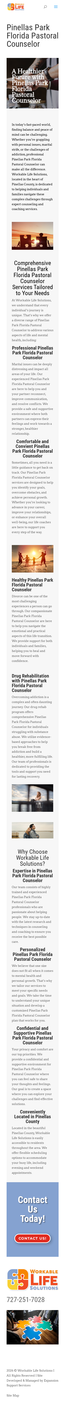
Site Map (13, 1395)
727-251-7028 (26, 1299)
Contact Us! (32, 1238)
